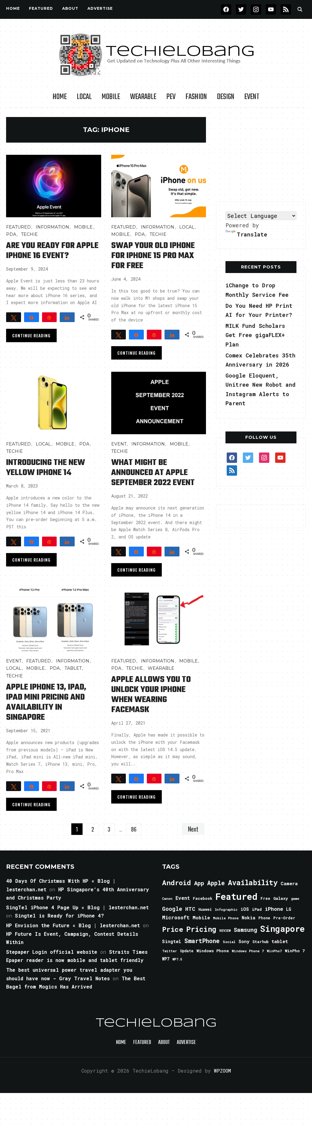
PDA (11, 234)
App (199, 883)
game (295, 898)
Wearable (143, 97)
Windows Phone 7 (248, 951)
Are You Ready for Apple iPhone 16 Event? (52, 250)
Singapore (282, 928)
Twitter (169, 951)
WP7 (165, 959)
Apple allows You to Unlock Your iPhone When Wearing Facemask (151, 694)
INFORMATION (52, 227)
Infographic (226, 909)
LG (288, 909)
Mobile (111, 97)
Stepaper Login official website (51, 952)
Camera (289, 883)
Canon (167, 898)
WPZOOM (222, 1070)
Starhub (260, 941)
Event (251, 97)
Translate (252, 234)
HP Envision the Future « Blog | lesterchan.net (73, 925)
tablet (279, 941)
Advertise (100, 8)
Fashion (196, 97)
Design (225, 97)
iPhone (274, 908)
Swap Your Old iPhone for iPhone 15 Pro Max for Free (153, 255)
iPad (257, 909)
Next (193, 828)
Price (172, 929)
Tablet (73, 668)
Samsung (245, 929)
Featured (236, 896)
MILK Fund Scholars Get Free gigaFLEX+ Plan (255, 335)
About (70, 8)
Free (265, 898)
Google (172, 908)
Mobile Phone (226, 918)
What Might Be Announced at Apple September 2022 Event (153, 472)
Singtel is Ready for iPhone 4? (59, 915)
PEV (171, 97)
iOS (244, 909)
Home (13, 8)
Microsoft (176, 917)
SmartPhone (202, 941)
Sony (244, 941)
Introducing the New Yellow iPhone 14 (45, 467)
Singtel (171, 941)
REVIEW (225, 930)
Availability (253, 882)
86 (133, 829)
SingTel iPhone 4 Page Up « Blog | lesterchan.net (77, 907)
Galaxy (280, 898)
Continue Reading (31, 335)
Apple (216, 883)
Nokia (248, 918)
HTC (190, 908)
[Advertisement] (261, 155)
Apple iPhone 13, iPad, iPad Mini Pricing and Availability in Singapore (46, 702)
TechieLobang (156, 1023)
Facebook (202, 898)
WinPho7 (274, 951)
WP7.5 (177, 959)
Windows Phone (213, 950)
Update (186, 951)
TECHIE (29, 234)
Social (229, 941)
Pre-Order (284, 917)
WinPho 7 (295, 950)
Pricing (201, 929)
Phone (264, 917)
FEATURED (41, 8)
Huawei (205, 909)
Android (176, 882)
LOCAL (84, 97)
